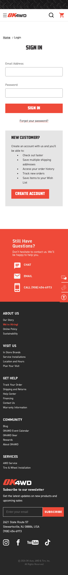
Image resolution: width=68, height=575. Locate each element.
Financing (8, 398)
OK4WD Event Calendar (16, 430)
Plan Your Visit (11, 365)
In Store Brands (12, 352)
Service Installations (14, 356)
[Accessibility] (64, 297)
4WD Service (10, 463)
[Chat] (64, 278)
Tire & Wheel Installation (17, 467)
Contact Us (9, 402)
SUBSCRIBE (53, 512)
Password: (11, 85)
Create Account (30, 194)
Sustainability (10, 333)
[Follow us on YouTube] (33, 542)
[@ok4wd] (48, 542)
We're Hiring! (10, 324)
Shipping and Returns (14, 389)
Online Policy (10, 328)
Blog (5, 426)
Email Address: (14, 63)
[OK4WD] (17, 15)
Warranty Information (15, 407)
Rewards (8, 439)
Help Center (9, 393)
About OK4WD (10, 444)
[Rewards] (64, 287)
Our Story (8, 319)
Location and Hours (13, 361)
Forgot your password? (34, 121)
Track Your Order (12, 384)
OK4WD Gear (10, 435)
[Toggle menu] (5, 15)
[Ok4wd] (6, 542)
